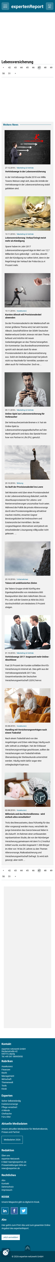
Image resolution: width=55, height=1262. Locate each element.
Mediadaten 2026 (12, 1139)
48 (45, 67)
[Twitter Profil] (23, 1210)
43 (15, 67)
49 (51, 67)
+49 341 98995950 (14, 1056)
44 (21, 67)
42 (9, 67)
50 (3, 73)
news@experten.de (11, 1168)
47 (39, 67)
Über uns (6, 1155)
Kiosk (36, 1202)
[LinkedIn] (5, 1210)
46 (33, 67)
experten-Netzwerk (10, 1158)
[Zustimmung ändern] (6, 1252)
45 (27, 67)
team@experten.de (17, 1162)
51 (9, 73)
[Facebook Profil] (14, 1210)
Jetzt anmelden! (10, 1237)
